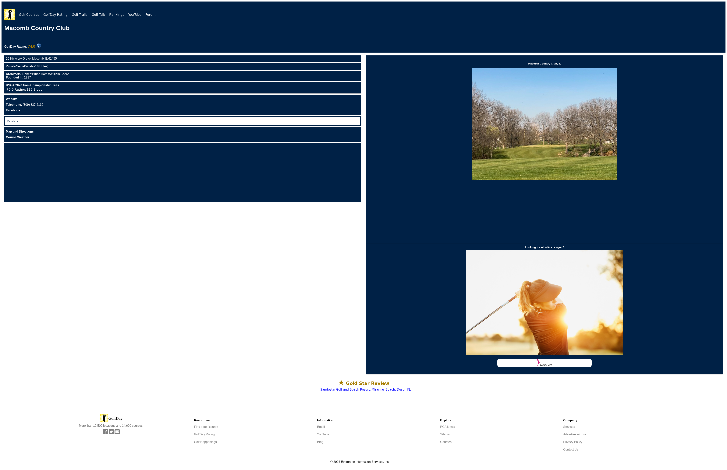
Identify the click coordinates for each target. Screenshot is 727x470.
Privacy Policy (572, 442)
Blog (320, 442)
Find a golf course (206, 426)
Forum (150, 14)
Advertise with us (574, 434)
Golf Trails (79, 14)
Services (569, 426)
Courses (446, 442)
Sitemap (445, 434)
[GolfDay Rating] (39, 46)
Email (321, 426)
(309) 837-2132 (24, 104)
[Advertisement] (182, 172)
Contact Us (570, 449)
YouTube (134, 14)
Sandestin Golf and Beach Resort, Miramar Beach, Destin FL (365, 389)
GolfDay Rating (55, 14)
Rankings (116, 14)
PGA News (447, 426)
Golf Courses (29, 14)
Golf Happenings (205, 442)
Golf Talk (98, 14)
